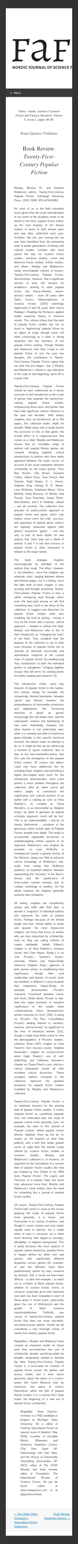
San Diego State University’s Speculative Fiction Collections (25, 1520)
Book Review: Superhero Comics (57, 1516)
